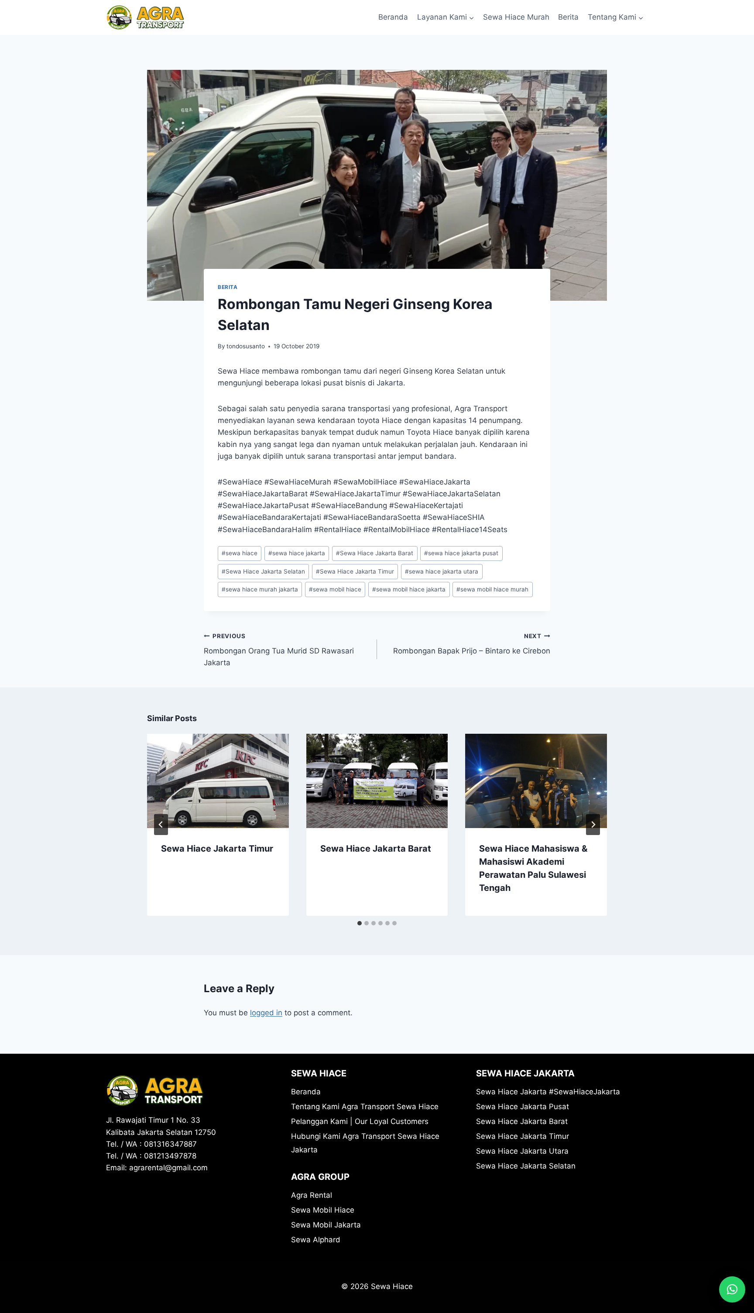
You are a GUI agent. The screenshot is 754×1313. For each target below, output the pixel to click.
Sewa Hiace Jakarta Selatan (263, 571)
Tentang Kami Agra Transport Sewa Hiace (365, 1106)
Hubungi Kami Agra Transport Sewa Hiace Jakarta (365, 1143)
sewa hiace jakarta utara (441, 571)
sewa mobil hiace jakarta (409, 589)
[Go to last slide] (161, 824)
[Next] (593, 824)
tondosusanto (245, 346)
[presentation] (218, 781)
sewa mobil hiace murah (492, 589)
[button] (732, 1289)
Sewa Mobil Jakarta (326, 1224)
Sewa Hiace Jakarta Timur (355, 571)
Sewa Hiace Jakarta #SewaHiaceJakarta (548, 1091)
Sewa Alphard (315, 1239)
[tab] (359, 923)
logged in (266, 1012)
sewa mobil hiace (335, 589)
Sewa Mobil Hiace (322, 1210)
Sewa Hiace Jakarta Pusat (522, 1106)
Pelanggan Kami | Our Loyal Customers (359, 1121)
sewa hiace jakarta (296, 553)
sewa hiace (239, 553)
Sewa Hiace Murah (516, 17)
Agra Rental (311, 1195)
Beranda (393, 17)
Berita (568, 17)
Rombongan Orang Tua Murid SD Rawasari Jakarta (279, 649)
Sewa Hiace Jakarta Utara (522, 1151)
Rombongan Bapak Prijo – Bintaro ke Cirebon (471, 644)
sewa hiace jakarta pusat (461, 553)
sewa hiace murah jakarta (260, 589)
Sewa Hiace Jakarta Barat (374, 553)
